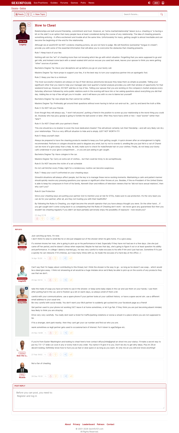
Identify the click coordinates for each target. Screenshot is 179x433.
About (68, 424)
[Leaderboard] (28, 14)
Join (156, 3)
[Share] (52, 219)
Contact (110, 424)
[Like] (37, 219)
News (91, 2)
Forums (64, 2)
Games (74, 2)
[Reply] (45, 258)
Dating (23, 8)
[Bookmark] (47, 219)
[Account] (164, 2)
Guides (54, 2)
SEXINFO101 (21, 3)
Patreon (100, 424)
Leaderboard (88, 424)
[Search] (162, 14)
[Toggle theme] (149, 3)
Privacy (76, 424)
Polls (83, 2)
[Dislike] (42, 219)
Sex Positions (41, 2)
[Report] (57, 219)
